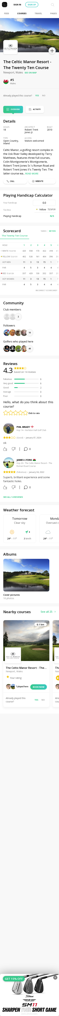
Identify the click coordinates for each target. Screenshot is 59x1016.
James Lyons (24, 459)
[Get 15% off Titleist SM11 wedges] (29, 995)
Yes (37, 95)
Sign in (17, 4)
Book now (38, 687)
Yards (43, 231)
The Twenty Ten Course (15, 235)
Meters (52, 231)
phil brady (23, 426)
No (43, 95)
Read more (32, 173)
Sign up (32, 4)
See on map (31, 72)
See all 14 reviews (13, 497)
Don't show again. (29, 1013)
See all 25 (46, 611)
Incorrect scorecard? (46, 290)
